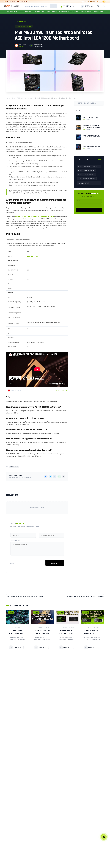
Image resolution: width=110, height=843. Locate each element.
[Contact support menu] (104, 837)
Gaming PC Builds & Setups (86, 174)
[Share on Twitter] (50, 476)
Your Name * (14, 532)
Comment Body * (15, 540)
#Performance (14, 466)
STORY (18, 647)
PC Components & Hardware (23, 26)
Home (8, 98)
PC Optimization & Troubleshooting (83, 183)
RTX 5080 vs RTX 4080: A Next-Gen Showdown (66, 633)
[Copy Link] (63, 476)
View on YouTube (60, 390)
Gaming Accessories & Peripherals (88, 166)
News (13, 98)
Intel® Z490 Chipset (32, 256)
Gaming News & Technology (86, 170)
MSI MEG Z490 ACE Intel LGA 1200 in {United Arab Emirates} (34, 217)
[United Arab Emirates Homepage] (12, 6)
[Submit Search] (53, 6)
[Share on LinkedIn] (54, 476)
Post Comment (54, 562)
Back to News (21, 21)
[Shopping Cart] (104, 6)
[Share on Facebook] (46, 476)
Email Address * (43, 532)
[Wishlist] (98, 6)
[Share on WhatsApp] (59, 476)
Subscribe (88, 209)
